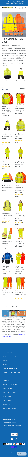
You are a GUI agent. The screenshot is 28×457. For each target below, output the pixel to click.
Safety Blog (6, 404)
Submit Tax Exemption (9, 392)
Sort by (4, 87)
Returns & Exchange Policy (10, 384)
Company (5, 364)
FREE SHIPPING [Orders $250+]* (12, 372)
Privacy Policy (7, 396)
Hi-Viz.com (16, 452)
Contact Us (6, 380)
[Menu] (25, 7)
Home (4, 348)
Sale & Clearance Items (9, 408)
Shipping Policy (7, 388)
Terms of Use (7, 400)
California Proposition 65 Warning (12, 425)
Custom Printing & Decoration (11, 356)
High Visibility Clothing (9, 352)
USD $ (13, 434)
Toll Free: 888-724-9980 (10, 368)
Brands (5, 360)
